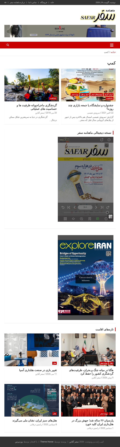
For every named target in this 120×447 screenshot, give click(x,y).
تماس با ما (32, 2)
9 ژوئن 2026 (107, 377)
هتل (111, 363)
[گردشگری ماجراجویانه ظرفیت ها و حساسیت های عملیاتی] (31, 84)
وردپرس (19, 441)
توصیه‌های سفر (96, 94)
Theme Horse (46, 441)
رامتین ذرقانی (93, 428)
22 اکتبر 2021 (107, 113)
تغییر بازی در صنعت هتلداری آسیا (38, 370)
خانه (52, 2)
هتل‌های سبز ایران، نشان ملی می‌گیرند (34, 420)
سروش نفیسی (93, 113)
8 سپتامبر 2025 (50, 424)
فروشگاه (43, 2)
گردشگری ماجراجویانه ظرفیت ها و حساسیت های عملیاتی (37, 107)
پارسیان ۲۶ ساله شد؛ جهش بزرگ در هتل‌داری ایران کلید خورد (92, 422)
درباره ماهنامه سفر (17, 2)
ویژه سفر (74, 94)
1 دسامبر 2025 (107, 428)
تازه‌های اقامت (105, 329)
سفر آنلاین (39, 113)
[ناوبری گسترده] (112, 45)
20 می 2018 (51, 113)
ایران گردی (108, 94)
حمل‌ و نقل (85, 94)
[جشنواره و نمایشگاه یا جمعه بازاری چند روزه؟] (88, 84)
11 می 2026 (51, 374)
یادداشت (109, 98)
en (5, 2)
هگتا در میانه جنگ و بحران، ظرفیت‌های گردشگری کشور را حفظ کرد (91, 371)
